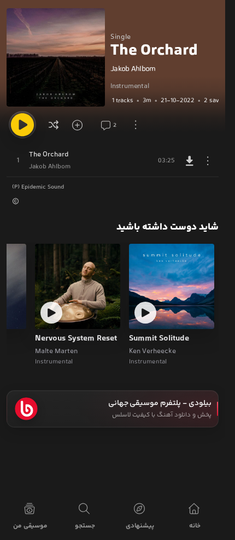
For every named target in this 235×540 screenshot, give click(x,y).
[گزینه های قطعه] (207, 160)
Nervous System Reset (76, 338)
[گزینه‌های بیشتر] (136, 125)
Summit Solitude (159, 338)
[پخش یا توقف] (22, 124)
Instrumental (129, 86)
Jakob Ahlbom (133, 69)
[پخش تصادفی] (54, 125)
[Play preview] (145, 313)
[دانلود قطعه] (189, 160)
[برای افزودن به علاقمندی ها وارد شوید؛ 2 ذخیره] (81, 125)
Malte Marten (56, 351)
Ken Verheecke (152, 351)
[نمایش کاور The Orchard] (56, 57)
